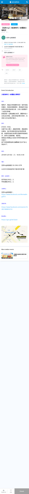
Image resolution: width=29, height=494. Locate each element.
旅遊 (6, 73)
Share (25, 5)
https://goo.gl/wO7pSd (9, 220)
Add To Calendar (8, 44)
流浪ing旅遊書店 (8, 52)
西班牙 (14, 70)
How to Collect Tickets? (12, 65)
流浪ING (7, 70)
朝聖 (20, 70)
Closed (22, 491)
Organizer (3, 492)
